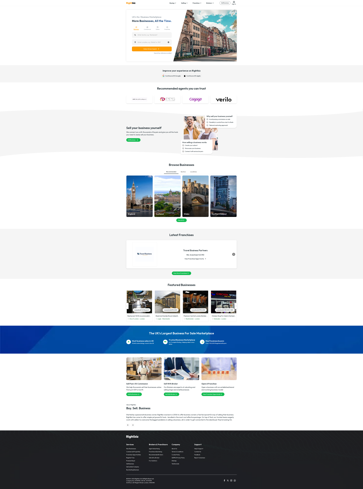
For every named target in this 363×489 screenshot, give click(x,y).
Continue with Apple (193, 76)
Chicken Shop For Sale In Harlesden (223, 316)
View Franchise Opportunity (194, 259)
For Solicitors (153, 461)
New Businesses (131, 449)
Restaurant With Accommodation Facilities (139, 316)
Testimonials (175, 464)
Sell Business (225, 3)
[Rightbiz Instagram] (231, 481)
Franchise (196, 3)
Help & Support (198, 449)
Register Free (130, 458)
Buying (172, 3)
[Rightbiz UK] (130, 3)
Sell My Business (133, 394)
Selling (183, 3)
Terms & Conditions (177, 452)
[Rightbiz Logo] (132, 437)
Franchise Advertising (155, 452)
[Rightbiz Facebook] (224, 481)
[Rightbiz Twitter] (228, 481)
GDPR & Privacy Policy (178, 458)
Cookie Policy (176, 455)
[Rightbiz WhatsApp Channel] (235, 480)
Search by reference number (163, 53)
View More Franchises (180, 273)
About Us (174, 449)
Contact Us (197, 452)
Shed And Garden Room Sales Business (167, 316)
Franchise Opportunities (133, 455)
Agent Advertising (154, 449)
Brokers (209, 3)
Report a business (199, 458)
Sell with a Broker (154, 458)
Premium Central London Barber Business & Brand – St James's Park (195, 316)
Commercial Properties (133, 452)
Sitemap (174, 461)
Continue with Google (173, 76)
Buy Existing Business (132, 470)
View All (180, 220)
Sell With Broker (170, 394)
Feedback (197, 455)
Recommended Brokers (156, 455)
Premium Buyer (130, 461)
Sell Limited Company (132, 467)
